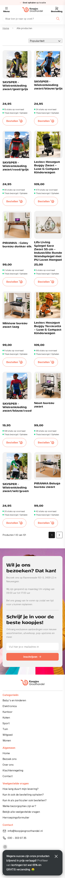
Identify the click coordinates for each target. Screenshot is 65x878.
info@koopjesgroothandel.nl (25, 830)
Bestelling (56, 11)
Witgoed (7, 734)
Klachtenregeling (13, 770)
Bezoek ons (10, 758)
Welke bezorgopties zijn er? (19, 805)
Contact (8, 776)
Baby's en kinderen (14, 700)
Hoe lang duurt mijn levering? (20, 788)
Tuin (5, 728)
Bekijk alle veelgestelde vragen (21, 811)
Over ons (8, 764)
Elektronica (10, 706)
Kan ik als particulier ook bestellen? (25, 800)
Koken (6, 717)
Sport (6, 723)
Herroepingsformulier (16, 817)
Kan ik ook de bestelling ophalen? (23, 794)
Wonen (7, 740)
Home (6, 28)
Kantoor (7, 711)
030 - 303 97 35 (17, 837)
